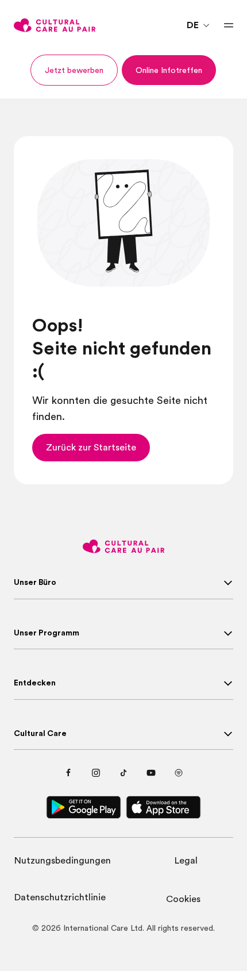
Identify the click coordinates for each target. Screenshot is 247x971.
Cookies (183, 899)
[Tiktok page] (123, 772)
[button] (74, 70)
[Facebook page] (68, 772)
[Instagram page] (96, 772)
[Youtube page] (151, 772)
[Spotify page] (178, 772)
